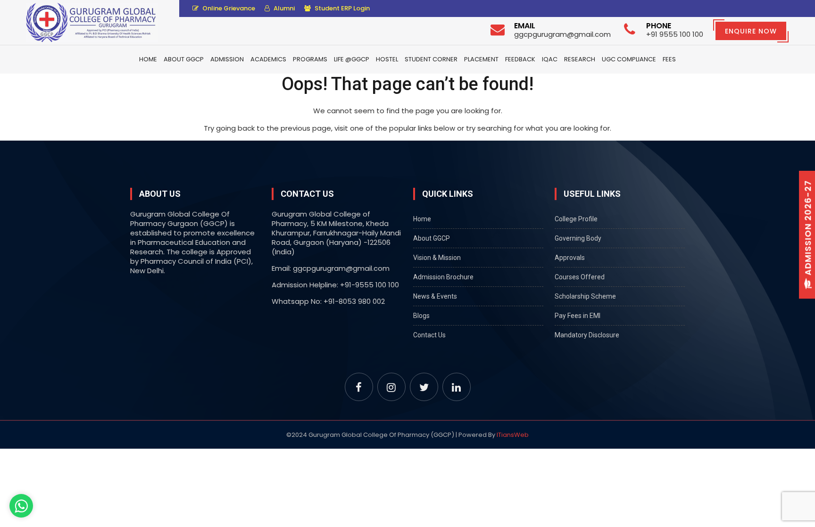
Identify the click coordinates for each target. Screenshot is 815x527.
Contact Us (429, 335)
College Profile (576, 219)
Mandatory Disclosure (587, 335)
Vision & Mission (437, 257)
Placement (481, 59)
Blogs (421, 315)
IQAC (549, 59)
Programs (310, 59)
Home (148, 59)
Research (579, 59)
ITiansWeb (513, 434)
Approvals (570, 257)
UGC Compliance (629, 59)
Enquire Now (751, 31)
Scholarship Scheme (585, 296)
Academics (268, 59)
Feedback (520, 59)
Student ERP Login (341, 8)
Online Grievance (228, 8)
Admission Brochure (443, 277)
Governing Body (578, 238)
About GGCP (184, 59)
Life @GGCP (351, 59)
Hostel (387, 59)
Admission (227, 59)
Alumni (283, 8)
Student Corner (431, 59)
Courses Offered (580, 277)
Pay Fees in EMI (577, 315)
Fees (669, 59)
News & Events (435, 296)
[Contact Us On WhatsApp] (21, 506)
